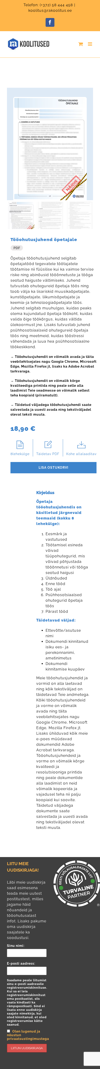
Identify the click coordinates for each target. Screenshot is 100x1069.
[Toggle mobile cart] (80, 44)
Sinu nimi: (15, 946)
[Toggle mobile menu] (90, 44)
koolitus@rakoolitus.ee (50, 10)
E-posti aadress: (27, 1001)
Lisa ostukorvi (53, 467)
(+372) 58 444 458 (56, 5)
